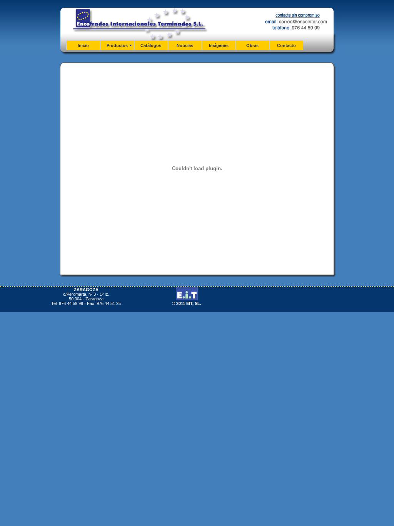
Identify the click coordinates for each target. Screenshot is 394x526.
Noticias (185, 45)
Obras (252, 45)
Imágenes (219, 45)
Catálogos (150, 45)
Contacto (286, 45)
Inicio (83, 45)
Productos (117, 45)
